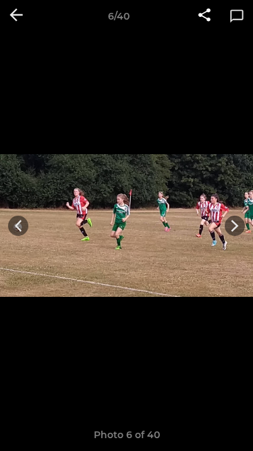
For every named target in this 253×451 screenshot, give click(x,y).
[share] (204, 16)
